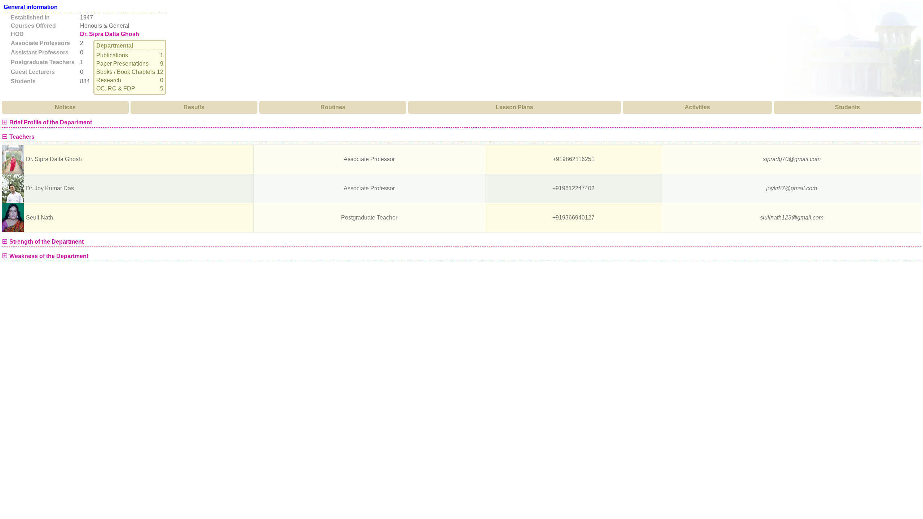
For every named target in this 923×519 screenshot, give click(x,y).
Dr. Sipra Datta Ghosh (109, 34)
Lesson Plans (514, 107)
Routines (333, 107)
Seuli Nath (39, 217)
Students (847, 107)
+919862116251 (574, 159)
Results (194, 107)
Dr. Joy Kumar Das (50, 188)
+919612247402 (573, 188)
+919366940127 (573, 217)
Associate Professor (369, 159)
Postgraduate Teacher (369, 217)
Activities (697, 107)
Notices (65, 107)
